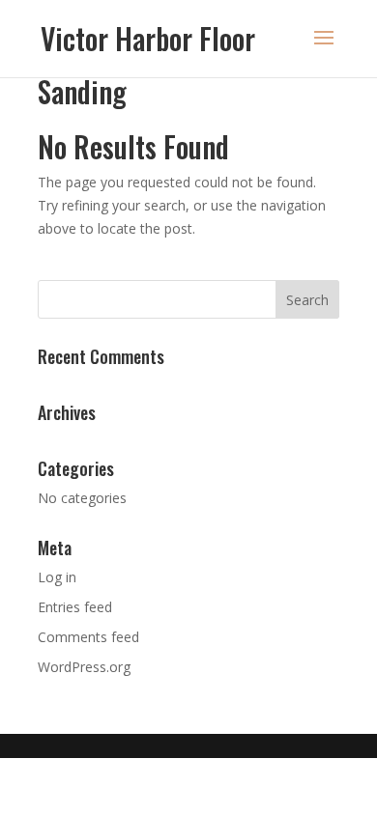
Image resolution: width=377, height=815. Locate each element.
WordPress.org (84, 667)
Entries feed (75, 607)
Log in (57, 577)
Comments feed (88, 637)
